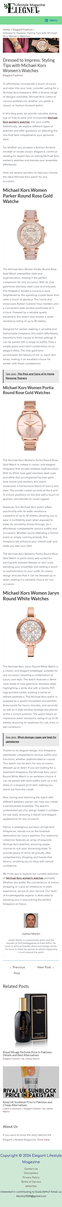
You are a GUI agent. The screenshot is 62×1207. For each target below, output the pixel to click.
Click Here (43, 1139)
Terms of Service (31, 1182)
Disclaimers (31, 1173)
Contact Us (31, 1169)
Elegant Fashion (13, 75)
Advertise (31, 1186)
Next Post (46, 967)
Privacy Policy (31, 1177)
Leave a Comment (12, 1109)
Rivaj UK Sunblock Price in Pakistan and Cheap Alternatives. (27, 1103)
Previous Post (17, 968)
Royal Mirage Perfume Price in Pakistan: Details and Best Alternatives (27, 1053)
